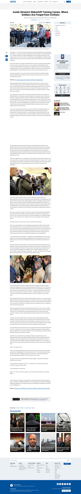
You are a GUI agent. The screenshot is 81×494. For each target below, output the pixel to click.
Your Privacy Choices (23, 491)
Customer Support (67, 490)
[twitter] (65, 484)
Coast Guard (48, 470)
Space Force (48, 472)
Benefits (46, 1)
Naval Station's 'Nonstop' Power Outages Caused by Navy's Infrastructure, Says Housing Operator (64, 108)
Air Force (47, 467)
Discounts (38, 472)
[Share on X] (42, 22)
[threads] (70, 484)
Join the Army (62, 112)
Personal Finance (22, 466)
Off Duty (56, 469)
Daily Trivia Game (57, 475)
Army (18, 486)
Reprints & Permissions (35, 490)
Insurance (25, 1)
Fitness (56, 473)
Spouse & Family (57, 476)
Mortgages (29, 1)
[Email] (44, 22)
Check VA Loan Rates (13, 466)
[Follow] (7, 56)
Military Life (55, 1)
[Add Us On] (7, 52)
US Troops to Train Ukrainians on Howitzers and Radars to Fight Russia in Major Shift (32, 388)
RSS (28, 491)
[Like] (7, 60)
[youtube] (58, 484)
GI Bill (38, 466)
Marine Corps (48, 469)
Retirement (38, 470)
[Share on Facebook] (40, 22)
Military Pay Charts (22, 469)
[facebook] (60, 484)
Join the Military (40, 1)
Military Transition (57, 467)
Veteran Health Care (40, 467)
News (50, 1)
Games (56, 470)
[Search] (64, 2)
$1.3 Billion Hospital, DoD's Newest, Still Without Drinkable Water (29, 79)
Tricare (38, 469)
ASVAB (29, 466)
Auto (55, 472)
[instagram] (63, 484)
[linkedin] (67, 484)
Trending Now (57, 100)
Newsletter (19, 490)
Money (34, 1)
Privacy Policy (61, 78)
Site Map (30, 491)
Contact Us (23, 490)
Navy (46, 466)
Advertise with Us (28, 490)
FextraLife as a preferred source (40, 399)
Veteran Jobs (57, 466)
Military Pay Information (23, 467)
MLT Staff (12, 22)
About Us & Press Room (13, 490)
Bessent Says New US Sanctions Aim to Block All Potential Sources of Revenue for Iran (65, 104)
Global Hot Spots (34, 19)
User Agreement (12, 491)
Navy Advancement (31, 467)
